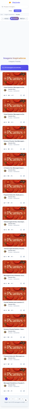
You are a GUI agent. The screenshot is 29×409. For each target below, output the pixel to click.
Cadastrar (17, 10)
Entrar (10, 10)
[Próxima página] (22, 399)
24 (19, 399)
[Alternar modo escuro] (26, 400)
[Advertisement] (14, 40)
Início (2, 14)
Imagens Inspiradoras (9, 14)
